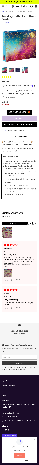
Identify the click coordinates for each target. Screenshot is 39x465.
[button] (6, 77)
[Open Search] (7, 6)
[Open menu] (3, 6)
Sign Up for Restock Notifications (19, 124)
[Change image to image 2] (11, 70)
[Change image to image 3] (18, 70)
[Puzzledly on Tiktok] (9, 430)
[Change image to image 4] (25, 70)
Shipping (5, 130)
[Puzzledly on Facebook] (2, 430)
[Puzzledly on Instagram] (6, 430)
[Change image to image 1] (4, 70)
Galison (6, 22)
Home (3, 11)
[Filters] (30, 223)
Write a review (15, 223)
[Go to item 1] (7, 232)
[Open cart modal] (36, 6)
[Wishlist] (31, 6)
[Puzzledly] (19, 6)
